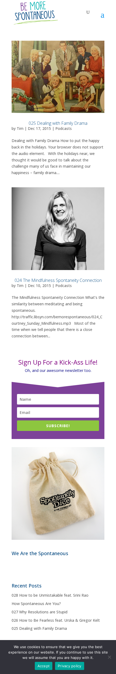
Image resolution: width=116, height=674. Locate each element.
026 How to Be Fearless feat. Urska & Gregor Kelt (56, 620)
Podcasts (63, 128)
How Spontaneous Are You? (36, 603)
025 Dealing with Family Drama (58, 123)
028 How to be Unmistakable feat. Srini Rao (50, 595)
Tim (20, 128)
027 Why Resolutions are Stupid (39, 611)
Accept (43, 666)
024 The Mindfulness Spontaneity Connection (58, 280)
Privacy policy (69, 666)
